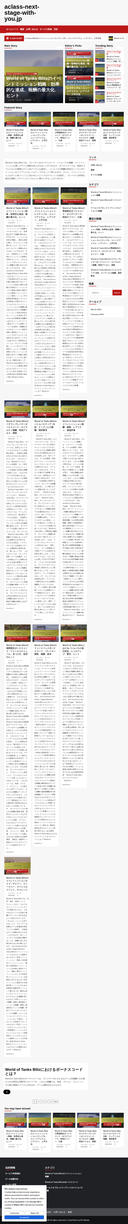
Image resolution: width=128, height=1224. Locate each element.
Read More (10, 381)
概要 (22, 29)
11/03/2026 (72, 72)
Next (56, 1102)
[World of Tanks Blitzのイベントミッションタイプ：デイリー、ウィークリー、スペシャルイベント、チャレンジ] (17, 865)
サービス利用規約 (12, 1173)
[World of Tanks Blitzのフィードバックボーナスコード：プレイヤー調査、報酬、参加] (45, 633)
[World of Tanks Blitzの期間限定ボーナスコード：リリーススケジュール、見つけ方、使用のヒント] (17, 633)
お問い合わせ (32, 29)
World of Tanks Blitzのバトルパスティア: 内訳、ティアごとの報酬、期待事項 (114, 102)
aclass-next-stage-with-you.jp (21, 12)
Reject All (35, 1213)
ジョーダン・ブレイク (15, 100)
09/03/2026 (59, 146)
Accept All (24, 1217)
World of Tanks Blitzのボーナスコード (114, 65)
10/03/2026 (27, 100)
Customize (14, 1213)
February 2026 (97, 314)
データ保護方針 (11, 1179)
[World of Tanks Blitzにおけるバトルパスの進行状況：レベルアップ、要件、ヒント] (74, 633)
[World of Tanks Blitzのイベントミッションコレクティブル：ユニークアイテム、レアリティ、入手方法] (100, 56)
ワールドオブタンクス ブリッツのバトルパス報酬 (113, 94)
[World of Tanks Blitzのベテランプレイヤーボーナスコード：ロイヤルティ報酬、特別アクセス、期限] (100, 83)
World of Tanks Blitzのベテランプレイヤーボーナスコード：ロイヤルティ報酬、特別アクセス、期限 (88, 135)
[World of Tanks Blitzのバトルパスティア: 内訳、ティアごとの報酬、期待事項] (100, 97)
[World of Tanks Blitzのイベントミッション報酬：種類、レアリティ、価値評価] (74, 409)
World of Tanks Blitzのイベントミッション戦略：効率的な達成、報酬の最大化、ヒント (15, 135)
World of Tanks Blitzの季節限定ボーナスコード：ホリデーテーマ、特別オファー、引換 (114, 74)
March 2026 (96, 309)
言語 (56, 29)
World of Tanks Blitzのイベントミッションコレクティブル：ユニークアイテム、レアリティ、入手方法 (79, 88)
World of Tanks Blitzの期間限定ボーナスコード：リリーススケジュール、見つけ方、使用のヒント (17, 651)
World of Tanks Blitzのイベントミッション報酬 (22, 73)
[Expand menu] (59, 29)
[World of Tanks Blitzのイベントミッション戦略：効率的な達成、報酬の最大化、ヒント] (15, 119)
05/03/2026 (11, 895)
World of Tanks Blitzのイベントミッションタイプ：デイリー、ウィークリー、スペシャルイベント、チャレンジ (17, 884)
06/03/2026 (108, 143)
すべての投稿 (46, 29)
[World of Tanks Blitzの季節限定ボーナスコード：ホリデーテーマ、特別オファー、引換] (100, 70)
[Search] (122, 28)
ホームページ (12, 29)
